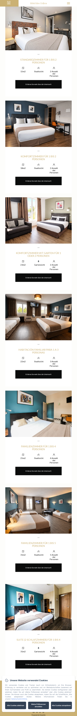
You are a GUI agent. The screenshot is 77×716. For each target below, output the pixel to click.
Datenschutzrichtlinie (19, 699)
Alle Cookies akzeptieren (61, 705)
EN (33, 712)
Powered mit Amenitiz (38, 715)
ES (40, 712)
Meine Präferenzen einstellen (38, 705)
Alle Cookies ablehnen (15, 705)
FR (37, 712)
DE (43, 712)
